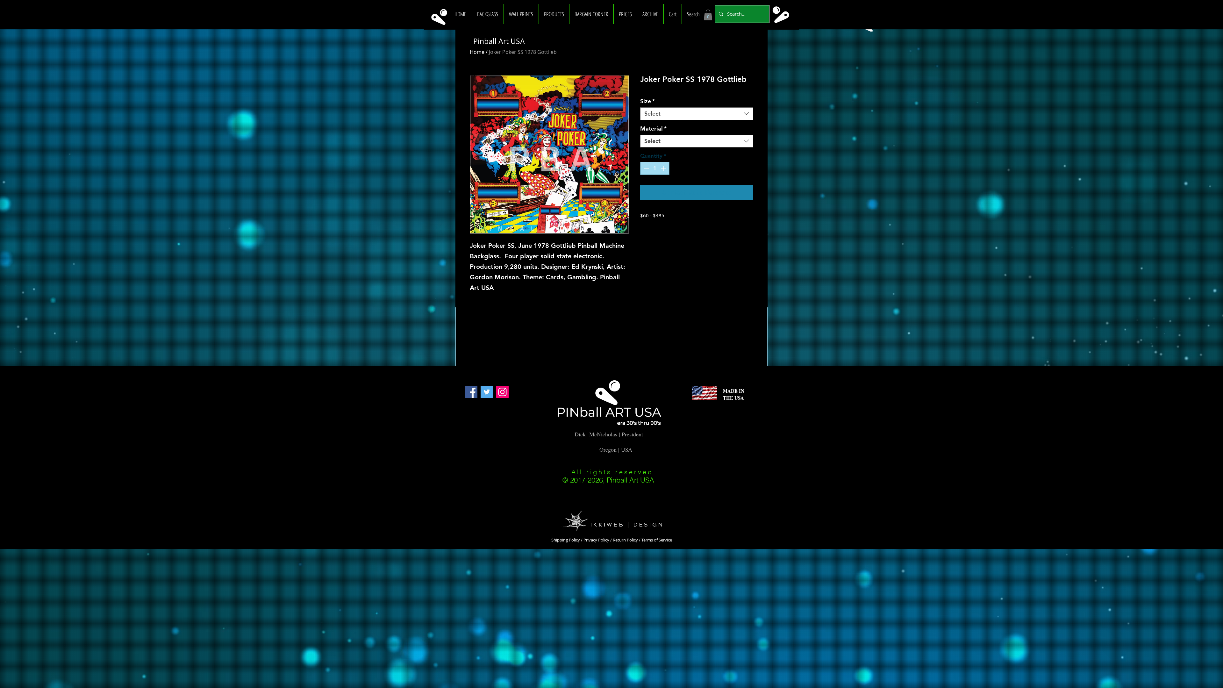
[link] (708, 15)
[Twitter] (487, 392)
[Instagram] (502, 392)
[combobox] (696, 113)
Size (647, 101)
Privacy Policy (596, 540)
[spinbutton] (655, 168)
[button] (488, 14)
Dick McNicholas (596, 434)
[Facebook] (471, 392)
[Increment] (664, 168)
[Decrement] (646, 168)
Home (477, 51)
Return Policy (625, 540)
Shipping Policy (565, 540)
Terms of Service (656, 540)
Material (653, 128)
